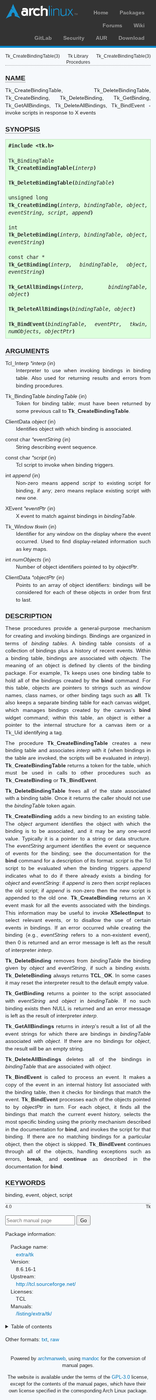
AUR (101, 38)
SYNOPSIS (22, 129)
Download (132, 38)
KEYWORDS (25, 1183)
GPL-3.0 (121, 1377)
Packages (132, 12)
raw (54, 1339)
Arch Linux (42, 11)
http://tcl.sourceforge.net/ (46, 1284)
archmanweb (52, 1358)
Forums (112, 25)
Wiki (139, 25)
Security (73, 38)
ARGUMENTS (27, 351)
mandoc (90, 1358)
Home (101, 12)
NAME (15, 78)
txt (44, 1339)
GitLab (43, 38)
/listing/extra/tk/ (34, 1314)
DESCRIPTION (28, 616)
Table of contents (31, 1326)
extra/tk (25, 1254)
